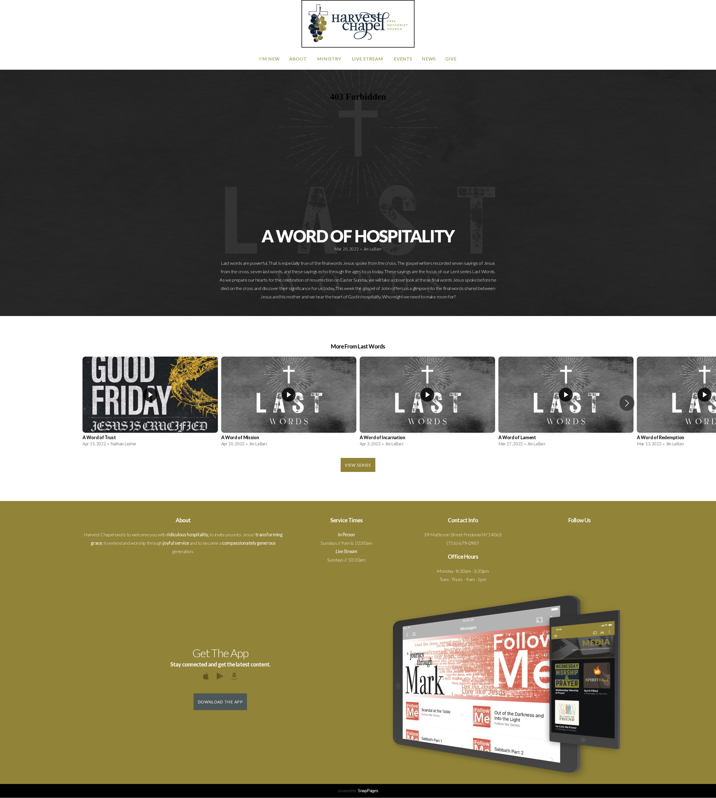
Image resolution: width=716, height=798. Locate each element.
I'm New (269, 58)
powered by (358, 790)
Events (403, 58)
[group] (150, 403)
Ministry (329, 58)
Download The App (220, 702)
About (298, 58)
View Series (358, 465)
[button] (627, 403)
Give (451, 58)
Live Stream (368, 58)
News (429, 58)
